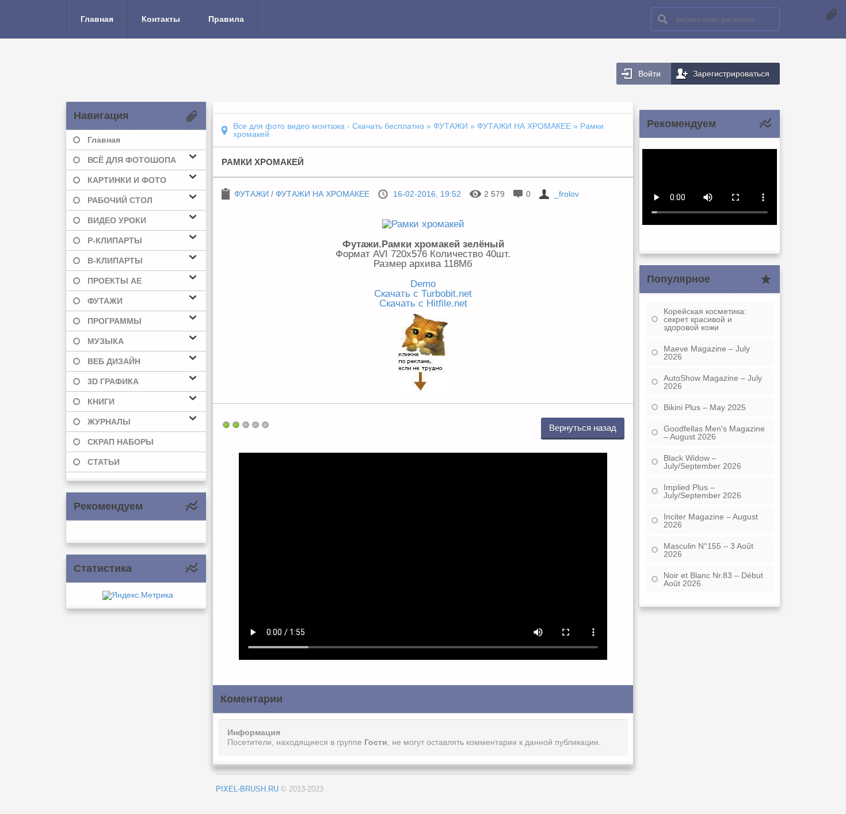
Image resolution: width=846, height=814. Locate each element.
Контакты (161, 19)
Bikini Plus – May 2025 (705, 407)
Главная (97, 19)
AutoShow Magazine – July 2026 (713, 382)
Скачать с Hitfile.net (423, 303)
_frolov (566, 193)
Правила (226, 19)
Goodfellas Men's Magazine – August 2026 (714, 432)
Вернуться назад (582, 428)
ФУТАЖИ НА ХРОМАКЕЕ (322, 193)
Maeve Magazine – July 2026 (707, 352)
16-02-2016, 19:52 (427, 193)
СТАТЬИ (103, 462)
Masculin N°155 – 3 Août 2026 (708, 550)
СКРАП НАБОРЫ (120, 441)
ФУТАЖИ (251, 193)
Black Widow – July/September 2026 (702, 462)
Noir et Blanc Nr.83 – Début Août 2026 (713, 579)
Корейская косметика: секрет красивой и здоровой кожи (705, 319)
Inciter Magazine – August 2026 (711, 520)
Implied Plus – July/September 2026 (702, 491)
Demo (423, 283)
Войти (649, 73)
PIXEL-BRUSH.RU (247, 789)
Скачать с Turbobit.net (423, 293)
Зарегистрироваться (731, 73)
